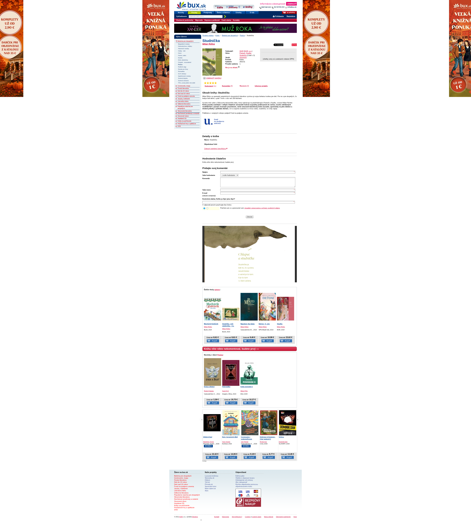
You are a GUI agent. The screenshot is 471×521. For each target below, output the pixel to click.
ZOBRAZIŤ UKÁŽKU (213, 78)
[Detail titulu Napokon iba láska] (249, 305)
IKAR (241, 51)
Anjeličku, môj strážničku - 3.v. (228, 325)
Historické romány (183, 48)
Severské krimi (210, 486)
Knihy (218, 35)
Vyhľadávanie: (182, 16)
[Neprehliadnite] (278, 6)
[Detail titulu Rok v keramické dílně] (212, 423)
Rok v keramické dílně (211, 437)
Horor (180, 53)
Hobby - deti (181, 51)
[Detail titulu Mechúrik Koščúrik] (212, 309)
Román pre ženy (183, 69)
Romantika (181, 71)
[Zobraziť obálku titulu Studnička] (212, 62)
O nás (252, 12)
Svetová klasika (183, 78)
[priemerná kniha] (210, 83)
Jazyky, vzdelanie (184, 99)
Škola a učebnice (223, 12)
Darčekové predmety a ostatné (188, 113)
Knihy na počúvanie (184, 121)
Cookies (247, 517)
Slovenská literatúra (185, 111)
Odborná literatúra (184, 104)
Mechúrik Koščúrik (211, 324)
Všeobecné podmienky (184, 20)
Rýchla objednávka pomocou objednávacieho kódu (247, 485)
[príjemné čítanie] (213, 83)
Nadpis (205, 172)
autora (217, 290)
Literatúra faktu (183, 101)
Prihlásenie (279, 16)
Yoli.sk (207, 482)
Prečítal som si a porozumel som (250, 208)
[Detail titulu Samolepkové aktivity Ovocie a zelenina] (287, 422)
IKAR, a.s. (248, 51)
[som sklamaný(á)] (205, 83)
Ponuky (194, 12)
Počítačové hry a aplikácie (187, 124)
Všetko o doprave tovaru (245, 478)
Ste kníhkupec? (237, 517)
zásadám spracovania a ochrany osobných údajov (262, 208)
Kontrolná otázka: (209, 199)
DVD (179, 126)
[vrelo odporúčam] (215, 83)
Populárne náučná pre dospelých (187, 495)
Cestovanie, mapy (184, 86)
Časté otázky (226, 20)
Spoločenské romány (184, 76)
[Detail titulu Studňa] (285, 309)
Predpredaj (208, 12)
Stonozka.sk (209, 478)
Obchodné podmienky (283, 517)
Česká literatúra (183, 88)
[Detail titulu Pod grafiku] (230, 373)
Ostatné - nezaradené (184, 62)
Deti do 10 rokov (183, 91)
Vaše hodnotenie (208, 175)
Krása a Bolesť (209, 387)
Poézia (242, 35)
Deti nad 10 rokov (184, 93)
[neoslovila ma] (208, 83)
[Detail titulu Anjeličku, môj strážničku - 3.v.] (230, 314)
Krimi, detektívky (183, 60)
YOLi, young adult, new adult (186, 83)
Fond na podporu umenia (186, 96)
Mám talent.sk (210, 488)
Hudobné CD (182, 118)
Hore (295, 517)
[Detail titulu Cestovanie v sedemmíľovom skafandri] (231, 422)
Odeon (207, 480)
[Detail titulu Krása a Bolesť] (212, 372)
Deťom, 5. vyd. (264, 324)
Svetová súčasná (183, 80)
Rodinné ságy (182, 67)
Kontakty (236, 20)
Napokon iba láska (248, 324)
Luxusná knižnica (211, 476)
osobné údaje (256, 517)
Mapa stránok (268, 517)
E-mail (204, 193)
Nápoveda (199, 20)
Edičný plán (240, 476)
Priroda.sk (209, 484)
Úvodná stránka (208, 35)
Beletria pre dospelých (230, 35)
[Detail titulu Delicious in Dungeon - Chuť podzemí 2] (250, 422)
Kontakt (216, 517)
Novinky (181, 12)
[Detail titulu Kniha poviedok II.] (249, 373)
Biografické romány (184, 44)
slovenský (243, 57)
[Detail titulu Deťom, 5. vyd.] (267, 305)
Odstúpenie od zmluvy (244, 480)
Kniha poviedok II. (247, 387)
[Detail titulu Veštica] (269, 423)
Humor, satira (182, 55)
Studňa (279, 324)
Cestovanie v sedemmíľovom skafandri (227, 439)
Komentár (206, 178)
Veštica (262, 437)
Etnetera (195, 517)
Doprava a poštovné (212, 20)
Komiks (180, 58)
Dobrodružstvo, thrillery (185, 46)
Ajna (206, 491)
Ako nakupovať (241, 482)
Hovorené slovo (183, 116)
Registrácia (291, 16)
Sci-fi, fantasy (182, 73)
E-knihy (239, 12)
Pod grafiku (226, 387)
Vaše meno (206, 190)
